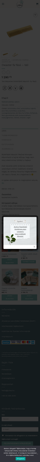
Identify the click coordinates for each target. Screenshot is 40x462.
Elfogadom (20, 459)
